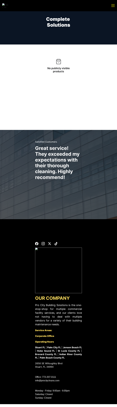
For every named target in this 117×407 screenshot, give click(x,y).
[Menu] (113, 5)
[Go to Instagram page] (43, 243)
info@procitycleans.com (47, 380)
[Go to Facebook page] (36, 243)
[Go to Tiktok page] (56, 243)
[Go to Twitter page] (49, 243)
